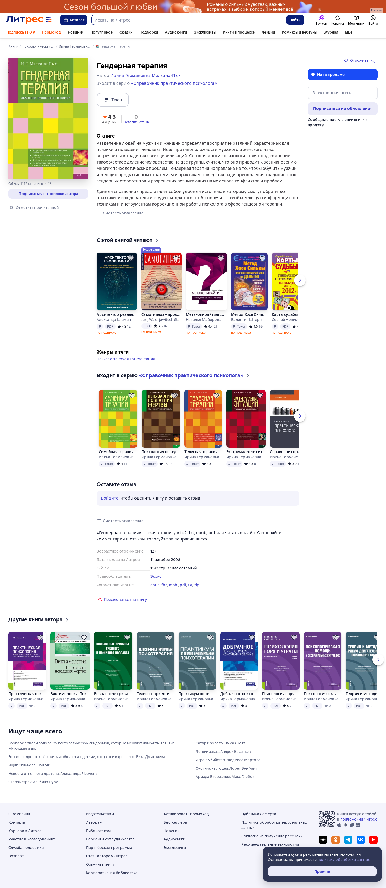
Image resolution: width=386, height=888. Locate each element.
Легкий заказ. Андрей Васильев (223, 751)
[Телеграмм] (348, 840)
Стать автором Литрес (107, 856)
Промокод (51, 32)
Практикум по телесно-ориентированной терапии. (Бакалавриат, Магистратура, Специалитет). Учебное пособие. (197, 693)
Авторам (94, 822)
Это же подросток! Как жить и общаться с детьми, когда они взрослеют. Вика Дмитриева (86, 756)
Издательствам (100, 814)
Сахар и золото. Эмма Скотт (220, 743)
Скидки (126, 32)
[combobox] (188, 20)
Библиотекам (98, 830)
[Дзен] (323, 840)
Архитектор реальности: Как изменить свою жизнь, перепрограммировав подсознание (117, 314)
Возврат (16, 856)
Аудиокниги (176, 32)
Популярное (101, 32)
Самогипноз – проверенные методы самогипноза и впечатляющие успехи (161, 314)
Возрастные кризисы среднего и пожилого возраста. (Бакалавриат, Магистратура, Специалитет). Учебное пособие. (113, 693)
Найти (295, 20)
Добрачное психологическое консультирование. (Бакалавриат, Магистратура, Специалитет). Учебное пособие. (239, 693)
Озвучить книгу (100, 864)
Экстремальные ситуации (245, 451)
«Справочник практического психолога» (174, 83)
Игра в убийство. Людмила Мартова (228, 760)
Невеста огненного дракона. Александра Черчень (52, 773)
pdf (183, 584)
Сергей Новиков (287, 319)
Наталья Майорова (203, 319)
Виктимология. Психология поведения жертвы (70, 693)
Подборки (148, 32)
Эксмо (156, 576)
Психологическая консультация (126, 358)
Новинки (76, 32)
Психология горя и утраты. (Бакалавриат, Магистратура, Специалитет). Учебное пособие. (281, 693)
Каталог (77, 20)
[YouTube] (373, 840)
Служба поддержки (26, 847)
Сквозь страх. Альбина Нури (33, 782)
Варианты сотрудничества (110, 839)
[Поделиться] (374, 60)
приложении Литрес (358, 819)
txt (190, 584)
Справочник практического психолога (289, 451)
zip (197, 584)
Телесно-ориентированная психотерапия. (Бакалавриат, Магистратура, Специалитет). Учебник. (155, 693)
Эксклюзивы (205, 32)
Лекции (268, 32)
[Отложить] (131, 258)
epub (155, 584)
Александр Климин (114, 319)
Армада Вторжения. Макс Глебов (225, 776)
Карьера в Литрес (24, 830)
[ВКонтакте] (361, 840)
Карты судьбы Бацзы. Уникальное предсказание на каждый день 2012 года (290, 314)
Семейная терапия (116, 451)
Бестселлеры (176, 822)
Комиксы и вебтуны (299, 32)
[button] (109, 118)
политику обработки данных (343, 859)
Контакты (17, 822)
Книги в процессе (239, 32)
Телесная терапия (201, 451)
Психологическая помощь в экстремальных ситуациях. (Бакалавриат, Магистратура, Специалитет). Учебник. (322, 693)
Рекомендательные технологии (270, 844)
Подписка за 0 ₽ (20, 32)
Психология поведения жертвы (161, 451)
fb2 (164, 584)
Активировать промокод (186, 814)
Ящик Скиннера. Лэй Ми (29, 765)
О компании (19, 814)
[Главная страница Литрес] (29, 20)
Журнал (331, 32)
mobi (173, 584)
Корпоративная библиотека (112, 872)
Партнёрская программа (109, 847)
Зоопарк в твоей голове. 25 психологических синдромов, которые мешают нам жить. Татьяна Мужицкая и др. (91, 746)
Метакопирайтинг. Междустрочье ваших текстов (206, 314)
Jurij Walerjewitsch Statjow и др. (161, 319)
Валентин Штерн (246, 319)
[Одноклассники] (335, 840)
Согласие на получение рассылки (272, 836)
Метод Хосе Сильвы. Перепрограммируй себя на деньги (249, 314)
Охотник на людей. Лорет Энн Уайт (226, 768)
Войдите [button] (109, 498)
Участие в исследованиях (31, 839)
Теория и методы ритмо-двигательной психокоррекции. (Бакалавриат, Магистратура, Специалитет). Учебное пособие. (364, 693)
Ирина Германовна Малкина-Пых (118, 457)
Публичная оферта (259, 814)
